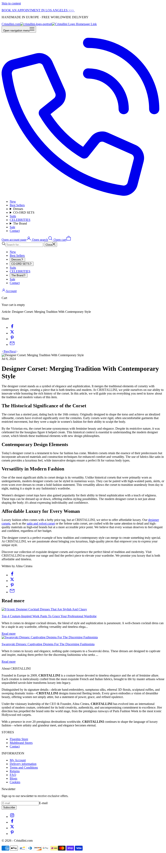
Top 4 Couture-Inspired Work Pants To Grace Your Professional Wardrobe (49, 616)
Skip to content (11, 3)
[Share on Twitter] (12, 333)
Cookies (15, 782)
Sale (12, 227)
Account (11, 291)
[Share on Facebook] (12, 327)
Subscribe (9, 807)
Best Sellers (17, 205)
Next (13, 351)
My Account (18, 760)
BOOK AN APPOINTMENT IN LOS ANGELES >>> (38, 10)
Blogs (13, 778)
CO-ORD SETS (23, 212)
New (13, 201)
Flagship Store (19, 739)
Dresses (18, 209)
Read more (9, 633)
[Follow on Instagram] (12, 816)
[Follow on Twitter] (12, 828)
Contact (15, 230)
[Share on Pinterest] (12, 339)
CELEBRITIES (20, 220)
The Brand (20, 223)
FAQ (13, 775)
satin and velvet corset (41, 523)
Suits (13, 216)
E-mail (43, 803)
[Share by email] (12, 344)
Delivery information (23, 764)
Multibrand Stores (21, 742)
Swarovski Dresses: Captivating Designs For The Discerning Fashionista (48, 644)
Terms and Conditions (24, 767)
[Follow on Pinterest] (12, 833)
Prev (7, 351)
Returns (15, 771)
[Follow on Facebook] (12, 822)
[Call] (83, 194)
